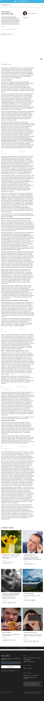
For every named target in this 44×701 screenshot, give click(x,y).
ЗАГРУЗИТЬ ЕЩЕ (22, 648)
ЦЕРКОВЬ (25, 657)
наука (25, 600)
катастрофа (9, 602)
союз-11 (4, 602)
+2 (37, 641)
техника (30, 641)
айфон (34, 641)
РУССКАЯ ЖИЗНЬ (31, 657)
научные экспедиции (31, 600)
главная (2, 29)
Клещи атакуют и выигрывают (11, 555)
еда (12, 640)
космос (14, 602)
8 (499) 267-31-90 (34, 675)
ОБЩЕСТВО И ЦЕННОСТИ (10, 29)
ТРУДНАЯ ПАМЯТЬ (27, 659)
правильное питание (6, 640)
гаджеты (25, 641)
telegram (25, 668)
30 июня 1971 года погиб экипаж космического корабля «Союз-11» (9, 597)
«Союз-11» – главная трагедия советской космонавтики (11, 594)
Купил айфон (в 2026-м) (30, 632)
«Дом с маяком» (24, 235)
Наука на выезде (28, 593)
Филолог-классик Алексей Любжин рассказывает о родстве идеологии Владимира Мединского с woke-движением (32, 558)
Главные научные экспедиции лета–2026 (32, 595)
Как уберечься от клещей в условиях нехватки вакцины (9, 557)
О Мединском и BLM (29, 555)
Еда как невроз (6, 632)
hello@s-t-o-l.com (26, 675)
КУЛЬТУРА (38, 657)
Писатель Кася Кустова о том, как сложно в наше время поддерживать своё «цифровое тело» (33, 635)
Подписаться (11, 666)
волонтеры (25, 17)
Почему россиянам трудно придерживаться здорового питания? (11, 635)
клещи (4, 562)
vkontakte (30, 668)
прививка (8, 562)
